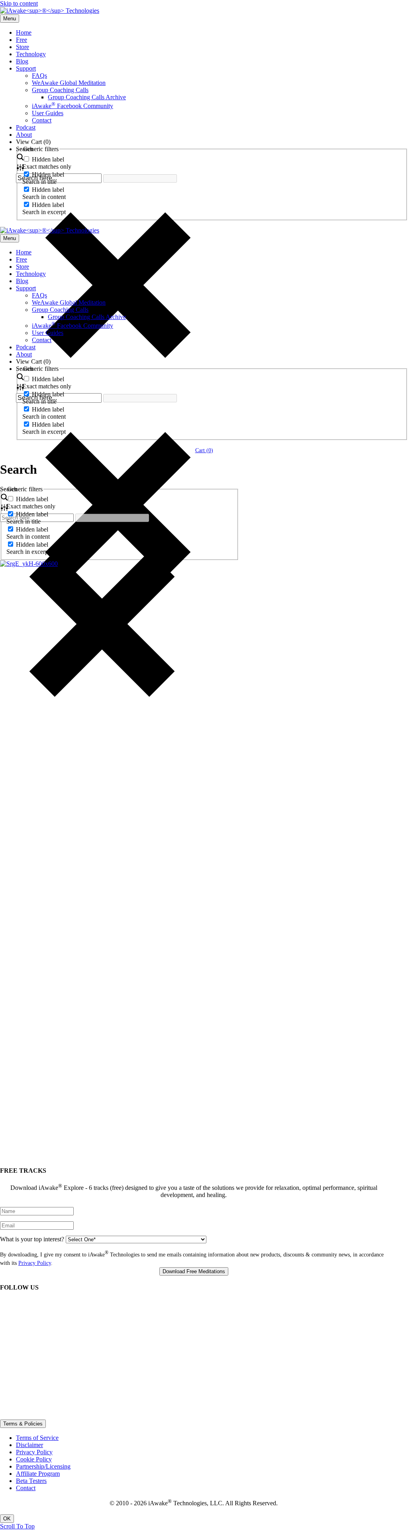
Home (23, 32)
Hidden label (48, 159)
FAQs (39, 75)
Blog (22, 61)
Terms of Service (37, 1437)
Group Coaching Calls (60, 90)
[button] (17, 1526)
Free (21, 39)
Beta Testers (31, 1480)
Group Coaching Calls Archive (87, 97)
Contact (41, 120)
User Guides (47, 113)
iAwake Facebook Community (72, 105)
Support (26, 68)
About (24, 134)
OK (7, 1519)
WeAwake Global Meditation (69, 82)
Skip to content (19, 3)
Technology (31, 54)
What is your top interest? (32, 1239)
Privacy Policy (34, 1263)
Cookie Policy (34, 1459)
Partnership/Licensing (43, 1466)
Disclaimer (29, 1444)
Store (22, 46)
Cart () (204, 450)
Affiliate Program (38, 1473)
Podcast (25, 127)
